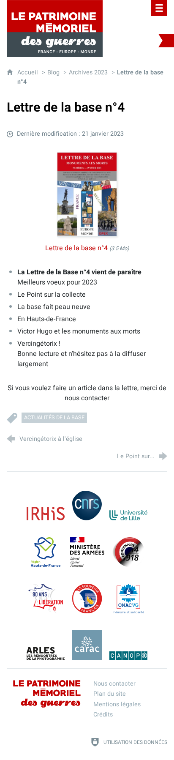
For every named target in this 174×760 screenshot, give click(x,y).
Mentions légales (117, 704)
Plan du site (109, 693)
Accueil (28, 72)
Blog (53, 72)
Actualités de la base (54, 417)
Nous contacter (114, 683)
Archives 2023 (88, 72)
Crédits (103, 714)
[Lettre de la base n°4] (87, 194)
